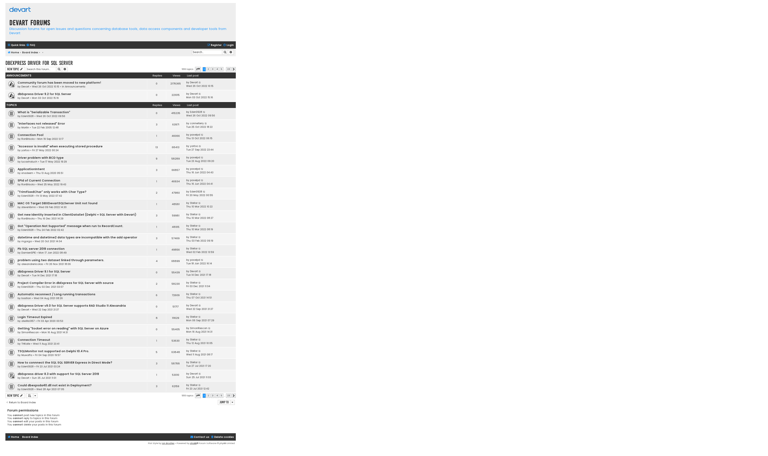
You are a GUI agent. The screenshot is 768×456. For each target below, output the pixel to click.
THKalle (25, 343)
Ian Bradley (168, 443)
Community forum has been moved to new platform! (59, 83)
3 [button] (212, 69)
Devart (25, 86)
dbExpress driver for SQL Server (39, 63)
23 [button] (228, 69)
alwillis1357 (28, 321)
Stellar (194, 203)
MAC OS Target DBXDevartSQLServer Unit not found (57, 203)
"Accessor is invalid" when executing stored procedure (60, 146)
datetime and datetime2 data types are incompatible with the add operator (77, 237)
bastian (26, 298)
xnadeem (27, 173)
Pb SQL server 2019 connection (41, 249)
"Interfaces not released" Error (41, 124)
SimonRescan (30, 332)
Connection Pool (30, 135)
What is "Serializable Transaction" (44, 112)
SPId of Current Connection (39, 180)
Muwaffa (26, 355)
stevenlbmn (28, 207)
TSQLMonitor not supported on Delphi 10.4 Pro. (53, 351)
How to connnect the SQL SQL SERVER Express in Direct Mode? (65, 363)
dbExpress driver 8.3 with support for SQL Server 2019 (58, 374)
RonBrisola (28, 139)
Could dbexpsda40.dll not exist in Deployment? (55, 385)
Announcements (75, 86)
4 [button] (217, 69)
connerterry (197, 123)
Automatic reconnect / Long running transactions (56, 294)
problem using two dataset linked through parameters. (61, 260)
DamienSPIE (28, 252)
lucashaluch (29, 161)
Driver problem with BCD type (41, 158)
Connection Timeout (34, 340)
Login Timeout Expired (35, 317)
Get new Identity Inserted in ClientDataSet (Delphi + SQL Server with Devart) (77, 215)
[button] (198, 69)
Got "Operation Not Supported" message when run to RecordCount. (70, 226)
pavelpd (195, 134)
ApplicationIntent (31, 169)
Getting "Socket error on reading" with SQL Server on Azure (63, 328)
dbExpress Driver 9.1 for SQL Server (44, 272)
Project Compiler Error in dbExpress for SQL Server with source (66, 283)
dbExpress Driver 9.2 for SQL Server (44, 94)
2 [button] (208, 69)
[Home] (20, 10)
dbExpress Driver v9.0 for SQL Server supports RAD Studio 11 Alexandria (72, 306)
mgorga (26, 241)
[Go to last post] (200, 82)
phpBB (193, 443)
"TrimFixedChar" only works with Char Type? (52, 192)
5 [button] (221, 69)
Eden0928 (27, 116)
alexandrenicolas (32, 264)
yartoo (25, 150)
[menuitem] (30, 45)
